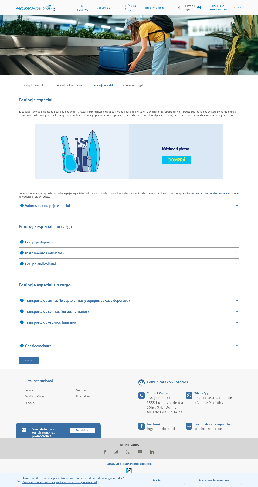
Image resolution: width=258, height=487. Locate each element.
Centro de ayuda (189, 7)
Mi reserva (83, 7)
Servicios (103, 7)
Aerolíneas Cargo (34, 396)
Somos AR (30, 402)
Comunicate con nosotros (167, 382)
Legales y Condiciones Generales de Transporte (129, 463)
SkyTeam (81, 390)
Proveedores (83, 396)
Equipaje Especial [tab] (103, 85)
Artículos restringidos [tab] (133, 85)
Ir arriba (28, 360)
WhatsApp (201, 393)
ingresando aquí (161, 428)
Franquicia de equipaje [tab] (35, 85)
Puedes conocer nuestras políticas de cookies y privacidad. (59, 482)
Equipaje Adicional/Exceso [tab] (70, 85)
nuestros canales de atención (214, 193)
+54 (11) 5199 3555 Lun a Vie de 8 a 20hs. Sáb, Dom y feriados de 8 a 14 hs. (165, 404)
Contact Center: (158, 393)
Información (154, 7)
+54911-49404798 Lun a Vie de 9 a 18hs (213, 400)
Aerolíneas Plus (128, 7)
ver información (208, 428)
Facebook (154, 424)
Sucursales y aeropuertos (213, 424)
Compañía (30, 390)
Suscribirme (82, 430)
